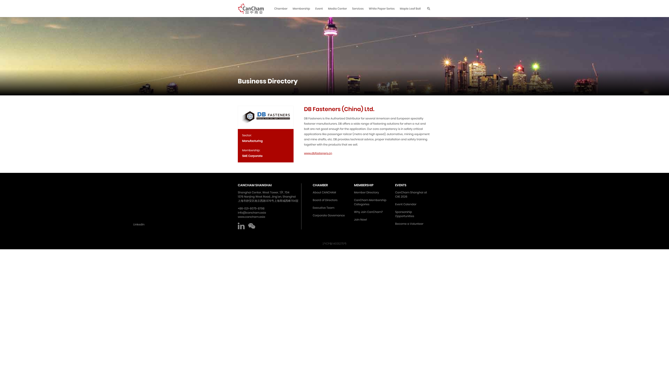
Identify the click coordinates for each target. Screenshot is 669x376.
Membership (301, 9)
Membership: (251, 150)
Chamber (280, 9)
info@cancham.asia (252, 213)
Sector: (247, 135)
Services (358, 9)
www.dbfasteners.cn (318, 153)
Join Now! (360, 220)
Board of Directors (325, 200)
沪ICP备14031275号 (334, 244)
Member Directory (366, 192)
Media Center (337, 9)
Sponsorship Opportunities (404, 214)
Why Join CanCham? (368, 212)
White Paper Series (382, 9)
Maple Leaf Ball (410, 9)
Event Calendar (405, 204)
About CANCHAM (324, 192)
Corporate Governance (329, 215)
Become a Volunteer (409, 224)
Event (319, 9)
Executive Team (323, 208)
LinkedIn (241, 225)
